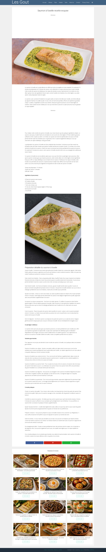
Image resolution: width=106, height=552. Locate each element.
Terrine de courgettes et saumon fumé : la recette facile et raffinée (26, 515)
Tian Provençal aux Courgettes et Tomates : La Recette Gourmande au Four (80, 470)
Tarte (66, 2)
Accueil (44, 2)
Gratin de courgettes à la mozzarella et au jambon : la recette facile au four (26, 492)
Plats (55, 2)
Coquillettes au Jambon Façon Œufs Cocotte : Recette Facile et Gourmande (53, 492)
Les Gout (20, 2)
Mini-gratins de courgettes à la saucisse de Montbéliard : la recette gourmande (26, 470)
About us (71, 2)
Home (45, 549)
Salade (61, 2)
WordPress (91, 549)
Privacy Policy (85, 2)
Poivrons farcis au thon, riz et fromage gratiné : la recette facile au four (79, 492)
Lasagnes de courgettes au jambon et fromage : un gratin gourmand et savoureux (26, 538)
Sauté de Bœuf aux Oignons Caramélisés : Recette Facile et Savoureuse (53, 515)
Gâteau (50, 2)
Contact (78, 2)
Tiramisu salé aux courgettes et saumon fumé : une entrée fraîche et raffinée (80, 515)
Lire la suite (26, 473)
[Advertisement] (53, 26)
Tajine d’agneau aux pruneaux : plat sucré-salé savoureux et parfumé (79, 538)
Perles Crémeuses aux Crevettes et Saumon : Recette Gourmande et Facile (53, 470)
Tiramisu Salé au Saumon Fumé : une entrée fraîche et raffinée (53, 538)
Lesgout (81, 549)
